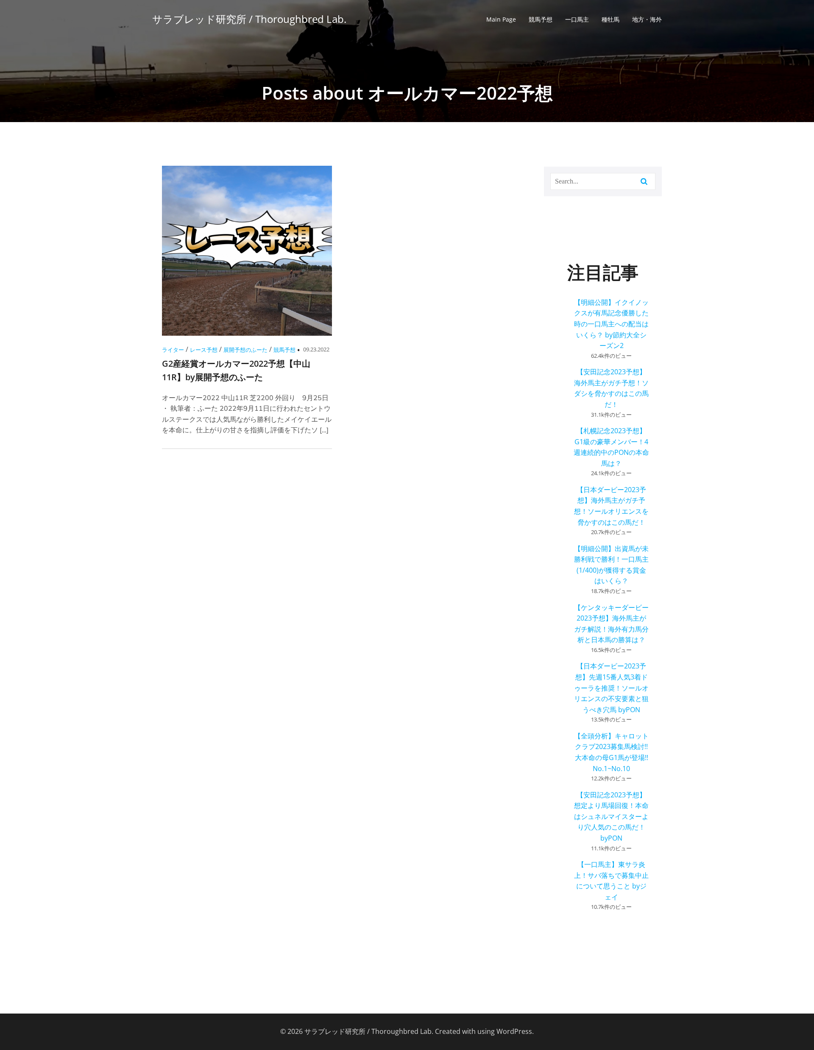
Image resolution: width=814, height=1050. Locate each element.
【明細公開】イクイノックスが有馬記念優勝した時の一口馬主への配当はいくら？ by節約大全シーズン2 (611, 324)
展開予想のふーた (245, 350)
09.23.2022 (316, 349)
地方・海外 (647, 19)
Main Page (501, 19)
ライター (173, 350)
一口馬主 (577, 19)
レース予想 (203, 350)
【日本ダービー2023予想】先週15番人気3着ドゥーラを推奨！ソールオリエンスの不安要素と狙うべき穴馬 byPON (611, 687)
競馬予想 (540, 19)
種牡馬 (610, 19)
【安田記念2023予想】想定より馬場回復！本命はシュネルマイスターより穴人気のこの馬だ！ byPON (611, 816)
